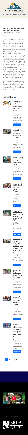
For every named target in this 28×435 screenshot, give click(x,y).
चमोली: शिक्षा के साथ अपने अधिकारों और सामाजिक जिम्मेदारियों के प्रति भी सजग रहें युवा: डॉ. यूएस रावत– (18, 245)
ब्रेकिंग (18, 114)
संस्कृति (18, 168)
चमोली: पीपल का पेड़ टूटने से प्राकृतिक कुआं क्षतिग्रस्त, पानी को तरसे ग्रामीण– (17, 273)
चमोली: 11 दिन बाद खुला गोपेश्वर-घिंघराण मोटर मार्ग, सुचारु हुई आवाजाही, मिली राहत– (18, 215)
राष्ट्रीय (3, 14)
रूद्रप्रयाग (19, 32)
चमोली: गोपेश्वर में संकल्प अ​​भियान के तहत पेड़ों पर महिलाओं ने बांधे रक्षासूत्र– (18, 160)
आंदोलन (16, 340)
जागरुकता (19, 254)
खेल (11, 14)
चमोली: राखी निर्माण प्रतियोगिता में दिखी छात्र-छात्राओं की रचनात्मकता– (18, 300)
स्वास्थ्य (19, 14)
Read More (17, 125)
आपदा (16, 281)
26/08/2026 (17, 196)
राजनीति (7, 14)
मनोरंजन (15, 14)
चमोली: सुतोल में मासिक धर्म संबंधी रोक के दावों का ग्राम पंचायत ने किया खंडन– (17, 187)
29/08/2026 (17, 115)
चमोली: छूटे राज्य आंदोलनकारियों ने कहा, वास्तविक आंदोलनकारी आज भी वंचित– (18, 133)
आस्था (17, 32)
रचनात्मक (19, 308)
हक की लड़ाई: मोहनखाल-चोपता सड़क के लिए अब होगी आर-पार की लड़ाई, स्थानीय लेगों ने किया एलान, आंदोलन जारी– (17, 330)
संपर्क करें (24, 14)
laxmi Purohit (6, 32)
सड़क (18, 223)
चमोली (16, 114)
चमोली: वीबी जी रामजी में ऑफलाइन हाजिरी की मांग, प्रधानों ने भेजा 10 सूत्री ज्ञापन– (17, 106)
